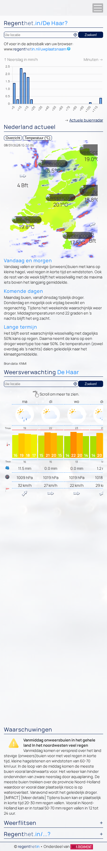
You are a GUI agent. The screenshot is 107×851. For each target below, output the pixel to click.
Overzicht (13, 138)
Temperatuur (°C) (37, 138)
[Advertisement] (53, 556)
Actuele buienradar (86, 120)
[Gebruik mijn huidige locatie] (75, 35)
